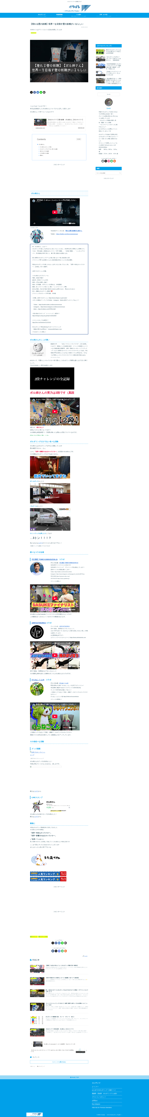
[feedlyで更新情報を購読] (62, 951)
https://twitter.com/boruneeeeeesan (67, 234)
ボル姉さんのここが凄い (46, 147)
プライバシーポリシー (99, 1097)
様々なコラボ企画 (44, 151)
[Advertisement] (59, 99)
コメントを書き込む (59, 1062)
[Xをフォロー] (56, 951)
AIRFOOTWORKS (39, 623)
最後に (41, 155)
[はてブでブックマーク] (37, 92)
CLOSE (78, 139)
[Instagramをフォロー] (59, 951)
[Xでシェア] (31, 92)
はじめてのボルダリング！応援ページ (104, 1090)
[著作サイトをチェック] (52, 951)
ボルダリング (34, 936)
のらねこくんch (38, 680)
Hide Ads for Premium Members (102, 1107)
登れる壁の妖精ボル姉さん (73, 231)
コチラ (40, 543)
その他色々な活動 (44, 153)
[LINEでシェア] (41, 92)
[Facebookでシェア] (34, 92)
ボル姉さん (41, 144)
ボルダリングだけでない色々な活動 (48, 149)
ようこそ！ (95, 1086)
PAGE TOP (75, 1077)
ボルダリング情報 (43, 936)
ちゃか (109, 108)
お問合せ (95, 1100)
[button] (44, 92)
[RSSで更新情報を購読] (65, 951)
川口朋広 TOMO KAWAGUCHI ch (45, 559)
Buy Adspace (96, 1104)
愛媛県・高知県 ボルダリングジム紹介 (104, 1093)
